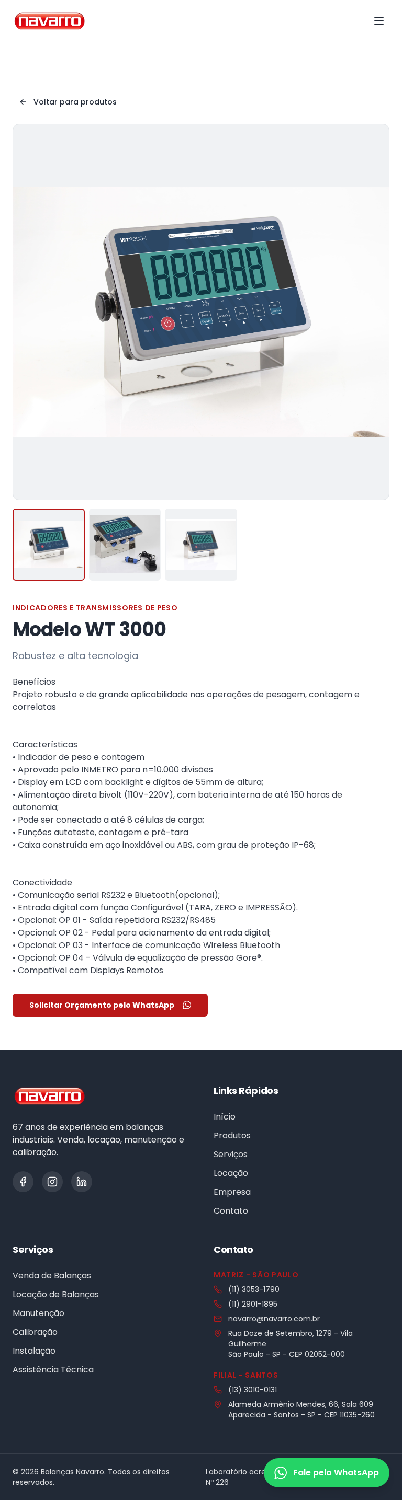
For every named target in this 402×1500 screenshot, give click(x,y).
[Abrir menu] (378, 20)
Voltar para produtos (75, 102)
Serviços (231, 1154)
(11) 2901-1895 (252, 1304)
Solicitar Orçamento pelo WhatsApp (101, 1005)
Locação (231, 1173)
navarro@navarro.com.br (274, 1318)
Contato (231, 1211)
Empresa (232, 1192)
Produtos (232, 1135)
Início (225, 1117)
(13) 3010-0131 (252, 1389)
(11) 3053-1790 (254, 1289)
